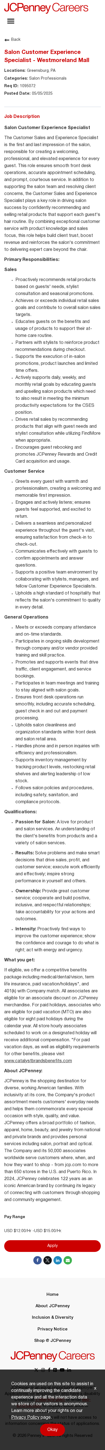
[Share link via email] (68, 1260)
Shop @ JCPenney (52, 1341)
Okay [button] (52, 1430)
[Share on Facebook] (37, 1260)
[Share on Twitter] (48, 1260)
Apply (52, 1246)
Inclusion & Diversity (52, 1318)
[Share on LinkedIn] (58, 1260)
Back (15, 40)
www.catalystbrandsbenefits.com (38, 1061)
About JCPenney (53, 1306)
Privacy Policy (25, 1418)
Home (52, 1295)
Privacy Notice (52, 1329)
